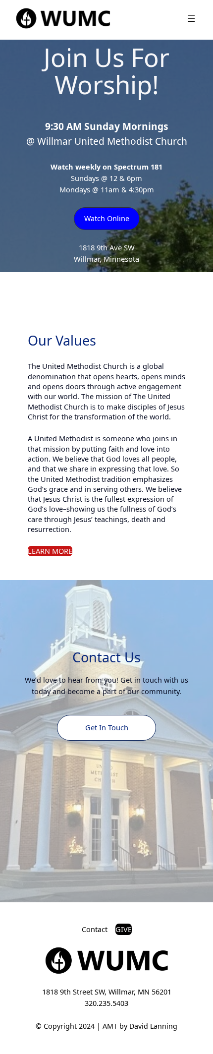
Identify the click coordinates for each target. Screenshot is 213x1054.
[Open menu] (191, 18)
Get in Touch (106, 727)
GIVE (123, 929)
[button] (107, 218)
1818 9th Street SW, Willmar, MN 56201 (106, 991)
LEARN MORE (50, 551)
